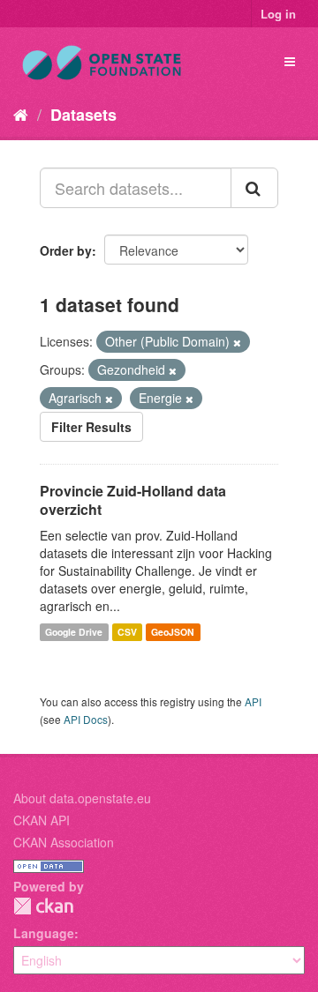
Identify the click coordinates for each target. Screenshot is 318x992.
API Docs (86, 719)
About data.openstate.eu (82, 798)
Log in (278, 13)
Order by (66, 250)
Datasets (83, 114)
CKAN (43, 906)
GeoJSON (172, 631)
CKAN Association (63, 842)
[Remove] (237, 342)
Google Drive (73, 631)
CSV (127, 631)
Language (43, 933)
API (253, 701)
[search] (254, 188)
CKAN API (41, 820)
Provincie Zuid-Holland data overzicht (133, 500)
